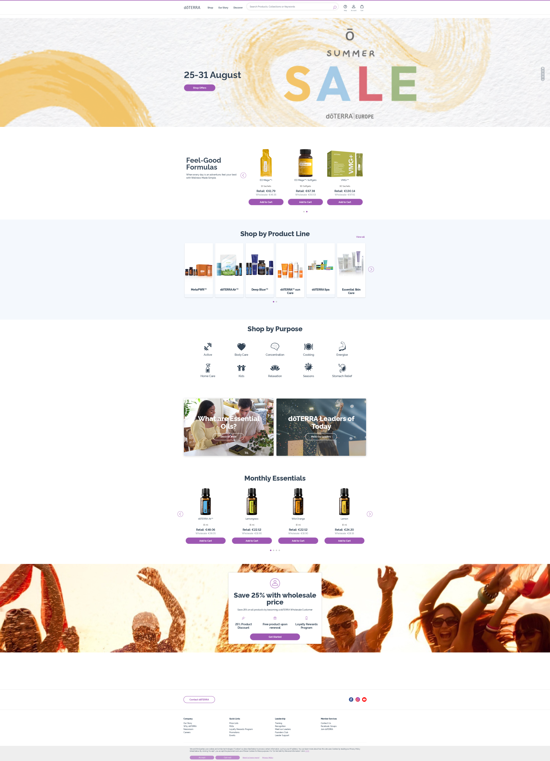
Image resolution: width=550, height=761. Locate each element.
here (307, 751)
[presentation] (367, 175)
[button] (543, 68)
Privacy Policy (267, 758)
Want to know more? (251, 758)
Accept (202, 757)
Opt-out (227, 757)
